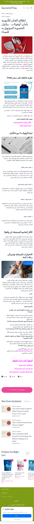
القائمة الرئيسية (5, 489)
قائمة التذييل (4, 493)
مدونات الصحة (9, 13)
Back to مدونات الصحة (18, 389)
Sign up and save (7, 496)
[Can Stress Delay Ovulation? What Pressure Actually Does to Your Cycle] (6, 409)
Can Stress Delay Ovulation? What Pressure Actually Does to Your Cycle (22, 411)
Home (2, 13)
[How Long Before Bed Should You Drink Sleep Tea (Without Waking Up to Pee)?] (6, 434)
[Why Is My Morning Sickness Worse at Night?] (6, 422)
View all (27, 401)
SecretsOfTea (9, 7)
